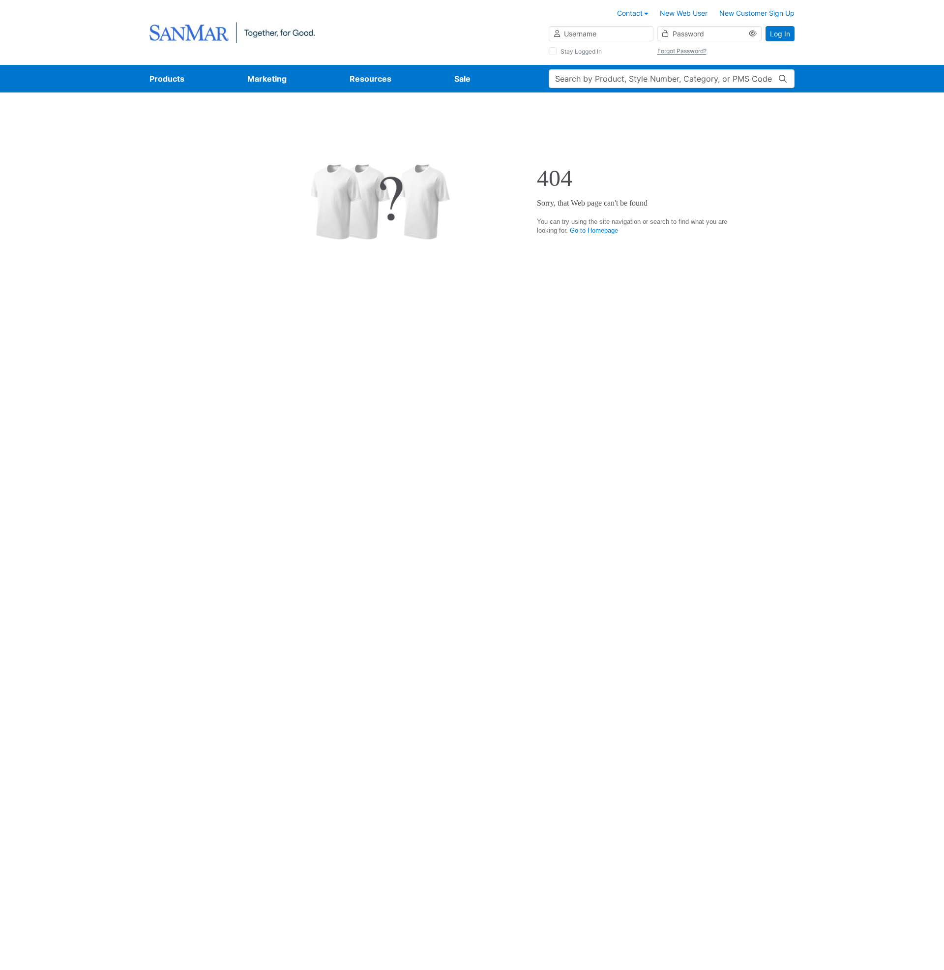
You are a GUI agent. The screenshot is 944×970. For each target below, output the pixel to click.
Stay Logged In (581, 51)
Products (166, 79)
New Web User (684, 13)
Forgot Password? (682, 51)
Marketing (267, 79)
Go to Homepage (594, 230)
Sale (462, 79)
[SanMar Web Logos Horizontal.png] (232, 32)
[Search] (783, 79)
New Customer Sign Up (757, 13)
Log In (780, 34)
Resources (370, 79)
